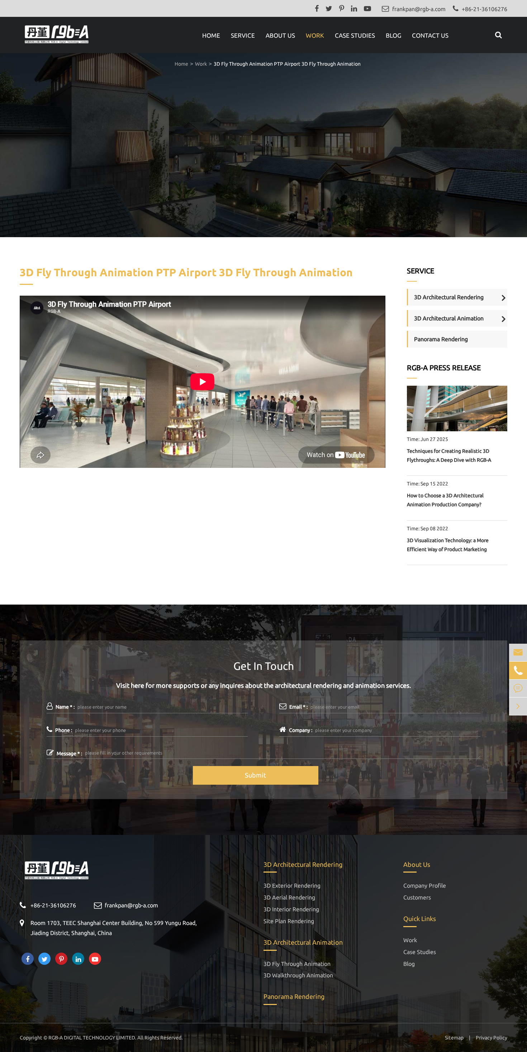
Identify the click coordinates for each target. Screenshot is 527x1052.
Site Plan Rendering (289, 921)
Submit (255, 775)
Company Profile (424, 885)
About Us (280, 35)
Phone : (63, 730)
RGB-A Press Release (444, 367)
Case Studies (355, 35)
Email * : (298, 707)
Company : (300, 730)
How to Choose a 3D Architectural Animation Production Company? (445, 500)
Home (211, 35)
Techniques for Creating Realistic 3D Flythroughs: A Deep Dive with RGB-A (449, 455)
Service (243, 35)
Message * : (69, 753)
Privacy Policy (491, 1038)
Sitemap (454, 1038)
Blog (393, 35)
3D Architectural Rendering (449, 297)
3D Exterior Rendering (292, 885)
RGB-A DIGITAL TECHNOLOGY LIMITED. (92, 1038)
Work (315, 35)
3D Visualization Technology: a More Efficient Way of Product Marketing (448, 544)
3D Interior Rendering (291, 909)
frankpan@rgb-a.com (419, 9)
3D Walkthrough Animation (298, 975)
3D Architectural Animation (449, 318)
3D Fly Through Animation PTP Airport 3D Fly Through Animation (287, 64)
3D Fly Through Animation (297, 964)
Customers (417, 897)
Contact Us (430, 35)
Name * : (64, 707)
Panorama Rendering (441, 339)
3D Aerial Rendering (289, 897)
